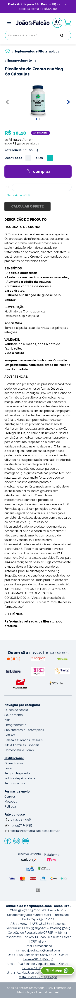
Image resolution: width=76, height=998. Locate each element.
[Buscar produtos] (62, 35)
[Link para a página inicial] (7, 51)
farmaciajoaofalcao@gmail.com (38, 950)
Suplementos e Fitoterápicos (36, 51)
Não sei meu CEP (18, 195)
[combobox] (38, 35)
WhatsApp (54, 970)
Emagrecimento (19, 60)
